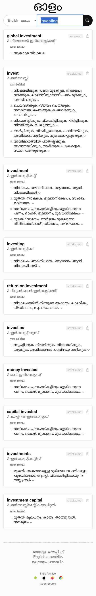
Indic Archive (48, 573)
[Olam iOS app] (44, 578)
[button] (38, 100)
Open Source (48, 583)
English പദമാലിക (48, 556)
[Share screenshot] (87, 36)
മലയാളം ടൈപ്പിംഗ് (48, 551)
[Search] (88, 20)
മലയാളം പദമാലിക (48, 561)
